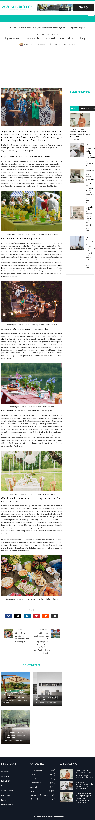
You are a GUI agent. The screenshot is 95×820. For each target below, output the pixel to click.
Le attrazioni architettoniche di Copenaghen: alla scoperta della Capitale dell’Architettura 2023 (42, 641)
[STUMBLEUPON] (45, 616)
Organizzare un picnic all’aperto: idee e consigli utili (22, 636)
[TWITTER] (17, 616)
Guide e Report (7, 790)
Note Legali (6, 795)
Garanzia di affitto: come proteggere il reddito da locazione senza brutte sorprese (84, 798)
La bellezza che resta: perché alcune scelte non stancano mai (14, 735)
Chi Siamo (5, 772)
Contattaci (5, 776)
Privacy (4, 800)
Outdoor (54, 34)
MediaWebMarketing (56, 816)
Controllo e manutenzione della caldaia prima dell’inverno (84, 785)
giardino (4, 339)
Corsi (3, 786)
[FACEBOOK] (8, 616)
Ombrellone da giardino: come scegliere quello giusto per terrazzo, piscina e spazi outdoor (14, 693)
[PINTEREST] (36, 616)
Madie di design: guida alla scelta (46, 698)
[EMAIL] (54, 616)
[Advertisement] (47, 67)
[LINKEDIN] (27, 616)
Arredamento (43, 34)
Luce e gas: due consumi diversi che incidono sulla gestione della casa (80, 132)
